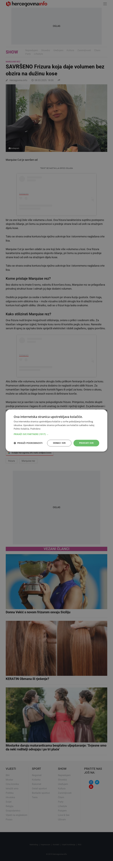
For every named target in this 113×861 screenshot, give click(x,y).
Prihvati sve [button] (86, 442)
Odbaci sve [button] (59, 442)
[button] (56, 434)
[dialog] (56, 430)
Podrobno (35, 428)
